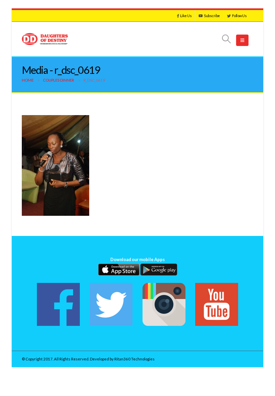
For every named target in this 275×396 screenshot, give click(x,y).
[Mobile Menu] (242, 40)
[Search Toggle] (226, 39)
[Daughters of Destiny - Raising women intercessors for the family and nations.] (46, 39)
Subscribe (212, 15)
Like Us (186, 15)
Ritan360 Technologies (134, 359)
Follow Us (239, 15)
